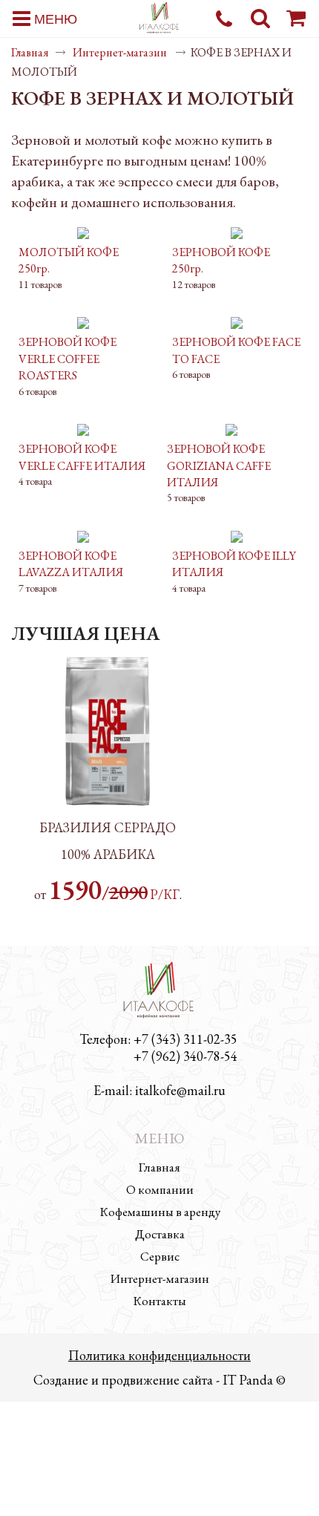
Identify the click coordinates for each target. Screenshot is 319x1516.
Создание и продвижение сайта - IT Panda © (159, 1379)
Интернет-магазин (121, 52)
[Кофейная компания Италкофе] (159, 19)
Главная (30, 52)
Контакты (159, 1301)
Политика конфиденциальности (159, 1355)
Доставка (160, 1234)
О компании (160, 1189)
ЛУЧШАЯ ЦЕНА (85, 633)
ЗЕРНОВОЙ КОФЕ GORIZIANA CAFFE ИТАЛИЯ (219, 465)
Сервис (160, 1256)
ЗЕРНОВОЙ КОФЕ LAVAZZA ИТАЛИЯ (71, 564)
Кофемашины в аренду (159, 1211)
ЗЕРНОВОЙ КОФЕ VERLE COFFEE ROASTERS (67, 358)
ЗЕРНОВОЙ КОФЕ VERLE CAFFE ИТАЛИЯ (82, 457)
